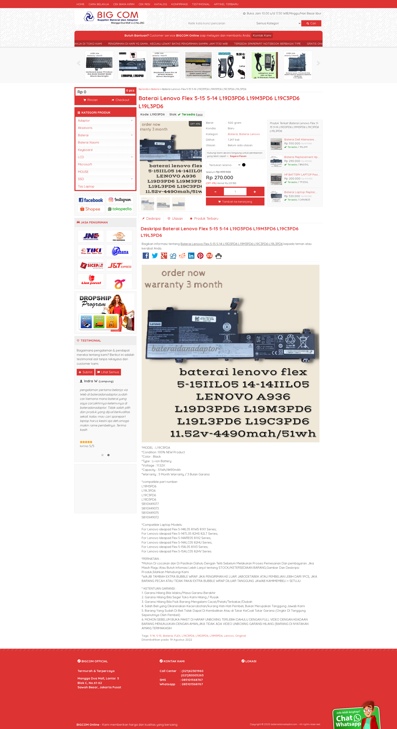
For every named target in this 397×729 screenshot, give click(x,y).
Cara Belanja (98, 4)
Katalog (160, 4)
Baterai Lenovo (249, 134)
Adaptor (84, 120)
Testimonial (201, 4)
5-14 (152, 635)
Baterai (155, 89)
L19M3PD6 (216, 635)
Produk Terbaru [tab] (205, 218)
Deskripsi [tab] (152, 218)
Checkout (122, 100)
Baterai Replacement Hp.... (302, 157)
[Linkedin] (191, 257)
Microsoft (85, 164)
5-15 (158, 635)
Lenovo (229, 635)
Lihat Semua (109, 372)
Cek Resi (144, 4)
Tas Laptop (86, 186)
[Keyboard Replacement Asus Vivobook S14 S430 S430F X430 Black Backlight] (99, 65)
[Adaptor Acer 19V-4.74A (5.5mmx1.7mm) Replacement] (264, 65)
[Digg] (173, 257)
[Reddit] (182, 257)
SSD (81, 179)
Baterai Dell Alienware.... (300, 139)
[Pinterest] (200, 257)
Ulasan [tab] (177, 218)
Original (240, 635)
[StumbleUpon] (209, 257)
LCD (81, 157)
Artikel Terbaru (226, 4)
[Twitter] (155, 257)
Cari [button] (313, 23)
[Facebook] (146, 257)
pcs (130, 90)
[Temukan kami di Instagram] (120, 200)
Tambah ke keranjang (236, 201)
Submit (87, 372)
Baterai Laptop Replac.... (301, 192)
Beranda (144, 89)
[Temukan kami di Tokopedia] (120, 209)
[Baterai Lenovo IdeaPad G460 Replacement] (198, 65)
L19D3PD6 (202, 635)
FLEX (177, 635)
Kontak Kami (262, 35)
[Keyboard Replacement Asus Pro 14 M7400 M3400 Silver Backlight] (165, 65)
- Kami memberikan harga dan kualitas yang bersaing (127, 725)
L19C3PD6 (188, 635)
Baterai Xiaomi (88, 142)
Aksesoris (85, 128)
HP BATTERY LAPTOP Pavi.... (302, 174)
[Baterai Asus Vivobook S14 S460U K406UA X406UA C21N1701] (297, 65)
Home (80, 4)
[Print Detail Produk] (218, 257)
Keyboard (85, 150)
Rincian (92, 100)
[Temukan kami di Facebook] (91, 200)
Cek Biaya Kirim (123, 4)
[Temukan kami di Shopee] (91, 209)
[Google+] (164, 257)
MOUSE (83, 172)
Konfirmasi (179, 4)
